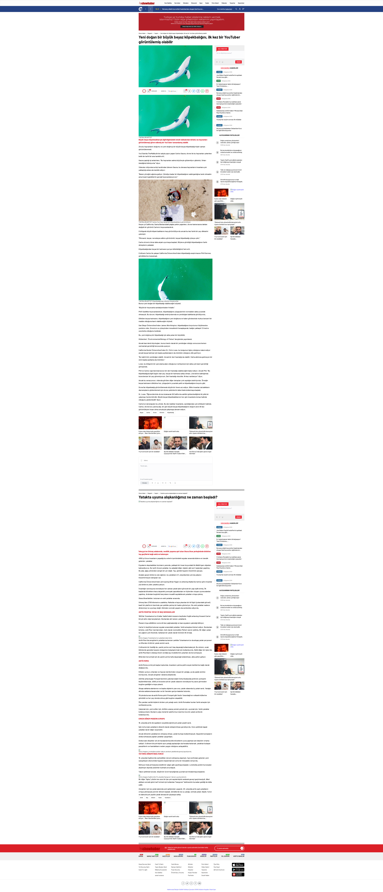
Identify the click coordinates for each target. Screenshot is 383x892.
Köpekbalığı (170, 412)
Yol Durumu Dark (144, 867)
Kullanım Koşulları (204, 889)
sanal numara (159, 875)
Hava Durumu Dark (145, 864)
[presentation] (145, 9)
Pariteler (213, 855)
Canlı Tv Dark (159, 864)
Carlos (148, 412)
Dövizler (190, 867)
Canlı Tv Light (143, 870)
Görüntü (162, 412)
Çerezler (191, 889)
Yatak (160, 797)
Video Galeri (205, 867)
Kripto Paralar (238, 855)
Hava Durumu (178, 855)
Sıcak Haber (205, 875)
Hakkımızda (170, 889)
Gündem (185, 3)
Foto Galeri (215, 3)
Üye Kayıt (217, 867)
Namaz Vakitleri (152, 855)
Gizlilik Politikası (184, 889)
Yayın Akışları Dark (161, 867)
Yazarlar (232, 3)
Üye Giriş (216, 864)
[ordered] (162, 483)
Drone (154, 412)
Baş (147, 797)
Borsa (141, 855)
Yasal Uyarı (213, 889)
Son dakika (224, 9)
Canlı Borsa (175, 864)
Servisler (177, 3)
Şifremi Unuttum (219, 870)
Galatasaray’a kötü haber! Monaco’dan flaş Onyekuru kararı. (183, 9)
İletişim (177, 889)
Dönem (153, 797)
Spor (201, 3)
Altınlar (190, 864)
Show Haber (142, 33)
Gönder (144, 483)
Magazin (150, 33)
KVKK (196, 889)
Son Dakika (168, 3)
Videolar (224, 3)
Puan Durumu (191, 855)
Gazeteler (241, 3)
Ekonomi (194, 3)
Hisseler (203, 855)
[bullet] (165, 483)
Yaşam (156, 33)
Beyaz (141, 412)
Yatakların (167, 797)
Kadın (207, 3)
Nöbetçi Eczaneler (161, 870)
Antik (141, 797)
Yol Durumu (225, 855)
